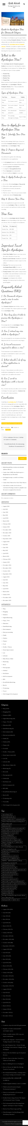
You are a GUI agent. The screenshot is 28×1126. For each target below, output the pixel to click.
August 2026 (6, 506)
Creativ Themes (19, 1123)
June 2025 (5, 547)
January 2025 (6, 562)
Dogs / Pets (6, 620)
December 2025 (7, 530)
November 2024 (7, 568)
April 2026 (5, 518)
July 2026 (5, 509)
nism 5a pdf (6, 870)
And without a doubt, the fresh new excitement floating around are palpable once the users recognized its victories (15, 488)
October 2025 (6, 535)
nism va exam (6, 883)
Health (5, 851)
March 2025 (6, 556)
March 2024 (6, 591)
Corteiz (14, 833)
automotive (20, 819)
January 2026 (6, 527)
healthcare (14, 851)
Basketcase (6, 826)
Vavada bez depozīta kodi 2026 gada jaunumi (14, 1025)
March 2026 (6, 521)
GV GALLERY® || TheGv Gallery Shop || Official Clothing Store (12, 848)
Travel (8, 429)
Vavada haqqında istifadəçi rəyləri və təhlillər (14, 1083)
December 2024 (7, 565)
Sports (5, 685)
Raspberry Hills (7, 893)
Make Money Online (8, 658)
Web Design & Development (10, 694)
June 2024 (5, 582)
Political (5, 670)
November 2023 (7, 600)
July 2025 (5, 544)
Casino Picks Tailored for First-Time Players (14, 482)
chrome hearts (16, 830)
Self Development (7, 676)
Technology (6, 688)
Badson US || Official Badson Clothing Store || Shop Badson (13, 822)
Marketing (5, 661)
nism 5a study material (9, 872)
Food (4, 644)
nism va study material (9, 888)
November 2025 (7, 532)
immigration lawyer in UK (10, 856)
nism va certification (17, 881)
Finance (5, 641)
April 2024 (5, 588)
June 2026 (5, 512)
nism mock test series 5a (9, 874)
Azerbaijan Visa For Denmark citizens (12, 423)
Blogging (5, 611)
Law (4, 653)
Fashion (5, 638)
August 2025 (6, 541)
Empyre (17, 840)
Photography (6, 667)
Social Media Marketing (9, 682)
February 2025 (6, 559)
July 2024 (5, 580)
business (5, 830)
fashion (19, 842)
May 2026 (5, 515)
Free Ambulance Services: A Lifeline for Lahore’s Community (13, 438)
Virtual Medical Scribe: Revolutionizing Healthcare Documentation (14, 445)
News (4, 664)
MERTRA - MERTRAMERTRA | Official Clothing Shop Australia (12, 862)
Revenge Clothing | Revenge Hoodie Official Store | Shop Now (13, 896)
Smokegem (6, 900)
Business (5, 614)
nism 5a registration (19, 870)
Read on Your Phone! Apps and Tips (12, 1109)
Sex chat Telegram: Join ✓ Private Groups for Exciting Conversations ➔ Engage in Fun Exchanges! (14, 1047)
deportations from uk (9, 837)
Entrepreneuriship (8, 632)
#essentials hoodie (8, 817)
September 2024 (7, 574)
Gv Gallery (6, 844)
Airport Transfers (8, 819)
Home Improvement (8, 650)
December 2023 (7, 597)
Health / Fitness (7, 647)
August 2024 (6, 577)
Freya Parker (6, 427)
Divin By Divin (7, 840)
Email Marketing (7, 626)
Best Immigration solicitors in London (13, 828)
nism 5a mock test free (9, 867)
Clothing (5, 833)
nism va (5, 881)
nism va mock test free (9, 886)
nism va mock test (19, 883)
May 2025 (5, 550)
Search (4, 453)
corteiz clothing (7, 835)
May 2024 (5, 585)
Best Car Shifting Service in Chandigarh (13, 1063)
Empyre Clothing (7, 842)
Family (4, 635)
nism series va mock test (9, 879)
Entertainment (7, 629)
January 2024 (6, 594)
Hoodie (5, 853)
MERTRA (15, 858)
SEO (4, 679)
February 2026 (6, 524)
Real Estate (6, 673)
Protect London (7, 890)
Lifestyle (5, 656)
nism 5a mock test (8, 865)
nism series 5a (7, 876)
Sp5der (16, 900)
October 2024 (6, 571)
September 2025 (7, 538)
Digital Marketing (7, 617)
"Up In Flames (7, 814)
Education (5, 623)
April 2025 (5, 553)
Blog (4, 608)
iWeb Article (14, 3)
